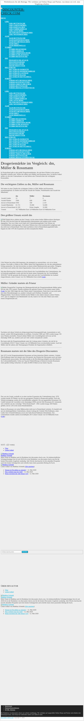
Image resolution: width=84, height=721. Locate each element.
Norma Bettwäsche (18, 86)
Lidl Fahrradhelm (18, 29)
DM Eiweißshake (17, 62)
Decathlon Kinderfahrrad (22, 71)
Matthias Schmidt (6, 455)
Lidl (7, 21)
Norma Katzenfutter (19, 82)
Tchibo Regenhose (17, 49)
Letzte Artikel (9, 450)
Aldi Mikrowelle (17, 45)
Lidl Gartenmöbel (18, 25)
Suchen (25, 552)
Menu (3, 18)
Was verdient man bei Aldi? (14, 472)
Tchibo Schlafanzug (19, 55)
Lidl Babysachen (17, 27)
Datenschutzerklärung (12, 708)
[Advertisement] (31, 245)
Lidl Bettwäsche (17, 23)
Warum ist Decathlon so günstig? (15, 470)
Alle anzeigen (29, 466)
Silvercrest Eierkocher (21, 33)
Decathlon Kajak (17, 75)
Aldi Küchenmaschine (19, 42)
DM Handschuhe (16, 64)
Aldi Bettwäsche (17, 38)
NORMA (8, 78)
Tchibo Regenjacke (18, 56)
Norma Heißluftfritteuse (22, 88)
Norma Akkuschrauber (20, 84)
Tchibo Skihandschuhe (20, 53)
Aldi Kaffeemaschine (19, 40)
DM (6, 58)
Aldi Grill (14, 44)
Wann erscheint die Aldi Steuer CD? (16, 474)
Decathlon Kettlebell (20, 77)
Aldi (7, 36)
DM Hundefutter (17, 66)
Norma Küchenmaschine (20, 80)
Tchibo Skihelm (16, 51)
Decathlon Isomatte (19, 69)
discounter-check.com (7, 717)
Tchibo (8, 47)
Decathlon (10, 67)
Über (6, 448)
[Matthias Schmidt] (7, 454)
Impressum (8, 706)
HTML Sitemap (10, 710)
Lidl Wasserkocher (18, 34)
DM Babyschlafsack (18, 60)
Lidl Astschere (16, 31)
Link (43, 277)
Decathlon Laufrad (18, 73)
